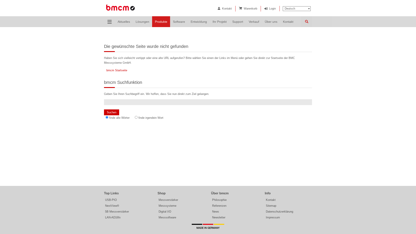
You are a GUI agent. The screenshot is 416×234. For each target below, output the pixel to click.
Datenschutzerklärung (279, 211)
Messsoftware (167, 217)
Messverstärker (168, 200)
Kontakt (227, 8)
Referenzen (219, 205)
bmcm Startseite (116, 70)
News (215, 211)
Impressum (273, 217)
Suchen (306, 21)
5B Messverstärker (117, 211)
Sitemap (271, 205)
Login (272, 8)
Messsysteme (167, 205)
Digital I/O (165, 211)
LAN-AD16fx (113, 217)
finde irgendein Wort (150, 117)
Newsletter (218, 217)
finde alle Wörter (119, 117)
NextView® (112, 205)
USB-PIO (111, 200)
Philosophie (219, 200)
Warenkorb (250, 8)
